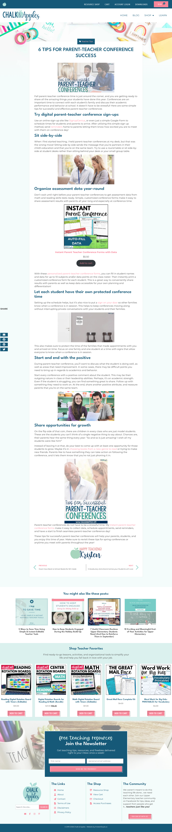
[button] (4, 335)
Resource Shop (92, 4)
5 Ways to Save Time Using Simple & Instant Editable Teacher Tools (32, 631)
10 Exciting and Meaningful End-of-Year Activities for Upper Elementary (140, 631)
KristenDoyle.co (101, 827)
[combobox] (27, 807)
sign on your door (108, 302)
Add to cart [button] (16, 713)
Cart (107, 4)
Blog (136, 15)
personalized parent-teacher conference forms (73, 273)
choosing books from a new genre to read (93, 449)
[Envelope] (25, 814)
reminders (56, 126)
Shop (147, 15)
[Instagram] (34, 814)
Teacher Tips (87, 41)
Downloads (141, 4)
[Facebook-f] (30, 814)
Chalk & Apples (79, 827)
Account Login (122, 4)
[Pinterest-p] (39, 814)
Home (124, 15)
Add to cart (86, 263)
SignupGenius (77, 120)
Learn (163, 15)
